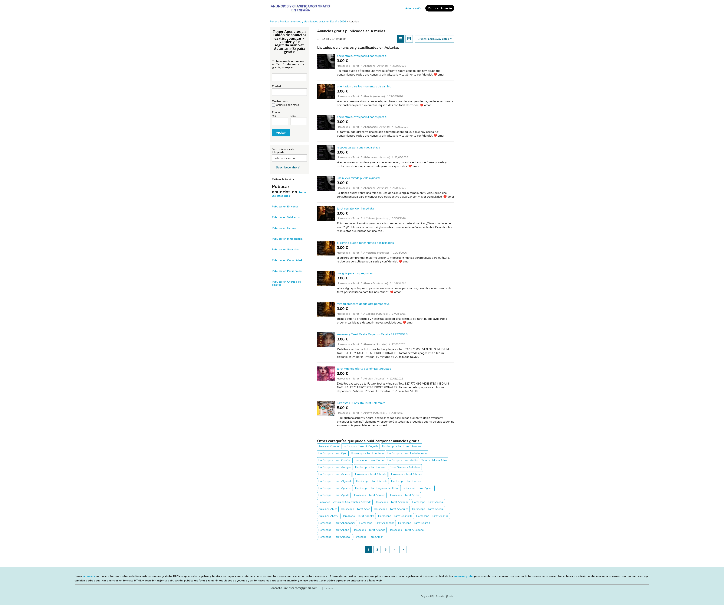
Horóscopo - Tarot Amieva (334, 474)
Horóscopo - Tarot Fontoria (367, 453)
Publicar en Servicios (285, 249)
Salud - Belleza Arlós (434, 460)
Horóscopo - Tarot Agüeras (334, 488)
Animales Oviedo (328, 446)
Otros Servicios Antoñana (405, 467)
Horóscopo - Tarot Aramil (370, 467)
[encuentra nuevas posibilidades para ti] (326, 61)
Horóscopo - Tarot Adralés (369, 495)
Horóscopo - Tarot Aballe (333, 530)
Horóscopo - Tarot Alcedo (371, 481)
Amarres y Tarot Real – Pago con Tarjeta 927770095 (372, 334)
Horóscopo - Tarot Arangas (334, 467)
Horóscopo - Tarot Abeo (355, 509)
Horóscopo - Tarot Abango (432, 516)
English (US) (427, 596)
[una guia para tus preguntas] (326, 278)
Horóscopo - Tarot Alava (406, 481)
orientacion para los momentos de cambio (364, 86)
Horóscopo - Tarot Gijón (332, 453)
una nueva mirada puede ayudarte (359, 178)
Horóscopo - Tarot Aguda (333, 495)
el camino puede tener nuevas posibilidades (365, 243)
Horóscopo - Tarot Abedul (428, 509)
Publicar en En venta (285, 206)
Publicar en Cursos (284, 228)
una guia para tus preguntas (355, 273)
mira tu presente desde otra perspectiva (363, 304)
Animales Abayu (328, 516)
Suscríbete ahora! (288, 167)
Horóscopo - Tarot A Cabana (406, 530)
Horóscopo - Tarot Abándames (337, 523)
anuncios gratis (463, 576)
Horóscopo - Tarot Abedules (391, 509)
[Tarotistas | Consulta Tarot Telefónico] (326, 408)
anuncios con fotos (287, 105)
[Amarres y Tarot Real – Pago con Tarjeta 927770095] (326, 339)
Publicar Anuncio (440, 8)
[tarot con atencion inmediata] (326, 213)
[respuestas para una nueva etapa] (326, 152)
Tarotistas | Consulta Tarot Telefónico (361, 403)
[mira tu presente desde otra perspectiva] (326, 309)
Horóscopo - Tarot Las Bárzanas (401, 446)
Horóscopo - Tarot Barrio (369, 460)
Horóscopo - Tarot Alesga (334, 537)
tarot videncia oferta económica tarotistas (364, 369)
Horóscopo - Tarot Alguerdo (335, 481)
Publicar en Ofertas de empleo (286, 283)
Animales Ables (327, 509)
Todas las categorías (289, 194)
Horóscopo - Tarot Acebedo (392, 502)
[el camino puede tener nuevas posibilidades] (326, 248)
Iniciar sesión (413, 8)
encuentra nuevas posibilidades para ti (362, 56)
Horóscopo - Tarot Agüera (417, 488)
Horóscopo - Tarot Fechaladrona (407, 453)
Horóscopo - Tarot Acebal (428, 502)
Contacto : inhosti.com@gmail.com (294, 588)
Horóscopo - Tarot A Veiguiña (360, 446)
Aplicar (281, 133)
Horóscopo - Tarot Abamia (414, 523)
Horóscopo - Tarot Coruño (334, 460)
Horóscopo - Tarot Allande (369, 530)
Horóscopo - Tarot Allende (370, 474)
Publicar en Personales (286, 271)
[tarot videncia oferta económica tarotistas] (326, 373)
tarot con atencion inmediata (355, 209)
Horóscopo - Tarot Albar (368, 537)
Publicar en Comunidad (287, 260)
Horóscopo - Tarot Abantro (358, 516)
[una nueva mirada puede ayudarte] (326, 183)
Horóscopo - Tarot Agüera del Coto (376, 488)
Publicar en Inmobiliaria (287, 239)
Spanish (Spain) (445, 596)
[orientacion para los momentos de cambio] (326, 91)
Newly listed (441, 39)
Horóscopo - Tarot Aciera (404, 495)
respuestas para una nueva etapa (358, 147)
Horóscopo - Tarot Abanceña (376, 523)
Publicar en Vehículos (286, 217)
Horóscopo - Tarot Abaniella (395, 516)
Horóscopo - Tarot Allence (406, 474)
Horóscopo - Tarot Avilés (402, 460)
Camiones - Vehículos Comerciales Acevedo (344, 502)
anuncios (89, 576)
